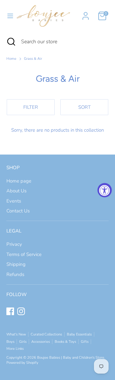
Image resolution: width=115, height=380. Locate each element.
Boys (10, 341)
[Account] (85, 13)
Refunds (15, 274)
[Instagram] (21, 311)
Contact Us (18, 211)
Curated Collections (46, 334)
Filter (30, 107)
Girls (23, 341)
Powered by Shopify (22, 362)
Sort (84, 107)
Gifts (84, 341)
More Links (15, 348)
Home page (18, 181)
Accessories (40, 341)
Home (11, 58)
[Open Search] (10, 41)
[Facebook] (10, 311)
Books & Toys (65, 341)
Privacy (14, 244)
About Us (16, 191)
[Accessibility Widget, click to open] (104, 190)
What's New (16, 334)
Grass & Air (33, 58)
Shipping (16, 264)
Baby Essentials (79, 334)
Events (13, 201)
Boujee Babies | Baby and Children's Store (70, 357)
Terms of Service (24, 254)
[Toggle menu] (8, 16)
